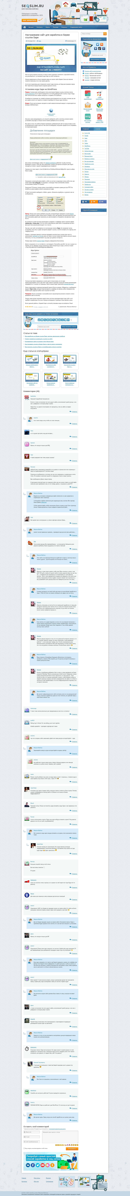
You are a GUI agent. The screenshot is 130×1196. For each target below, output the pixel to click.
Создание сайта (89, 187)
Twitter (86, 143)
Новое (98, 129)
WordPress (87, 146)
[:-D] (58, 1145)
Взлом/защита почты (88, 109)
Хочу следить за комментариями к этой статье (36, 1148)
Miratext (87, 78)
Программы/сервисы (90, 182)
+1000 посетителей (99, 98)
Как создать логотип (87, 121)
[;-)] (60, 1145)
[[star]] (64, 1145)
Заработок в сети (89, 164)
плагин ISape (40, 241)
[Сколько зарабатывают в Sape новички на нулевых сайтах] (32, 363)
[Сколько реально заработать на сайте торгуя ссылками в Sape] (50, 381)
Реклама (55, 27)
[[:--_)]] (75, 1145)
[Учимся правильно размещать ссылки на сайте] (69, 381)
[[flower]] (69, 1145)
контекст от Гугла (38, 236)
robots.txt (43, 502)
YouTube (87, 148)
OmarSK (33, 1019)
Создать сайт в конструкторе (93, 71)
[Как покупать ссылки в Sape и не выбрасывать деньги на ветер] (69, 363)
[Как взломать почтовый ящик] (88, 107)
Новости (87, 174)
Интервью (87, 166)
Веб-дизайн (88, 153)
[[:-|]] (77, 1145)
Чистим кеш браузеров (99, 109)
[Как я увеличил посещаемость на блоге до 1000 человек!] (99, 95)
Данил (32, 893)
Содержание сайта (76, 27)
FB (102, 201)
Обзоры (87, 176)
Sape (40, 41)
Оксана (39, 569)
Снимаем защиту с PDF (99, 121)
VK (85, 201)
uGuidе (87, 73)
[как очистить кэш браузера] (99, 107)
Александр (33, 880)
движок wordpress (51, 163)
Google (86, 135)
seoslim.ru (32, 1193)
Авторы (31, 27)
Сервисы (64, 27)
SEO (86, 140)
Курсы (48, 27)
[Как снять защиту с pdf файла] (99, 119)
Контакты (40, 27)
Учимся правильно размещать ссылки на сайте (38, 339)
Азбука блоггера (89, 151)
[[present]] (68, 1145)
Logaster (87, 80)
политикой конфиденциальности (57, 1129)
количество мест (69, 284)
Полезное (87, 179)
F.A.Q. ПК (87, 133)
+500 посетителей (87, 98)
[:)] (56, 1145)
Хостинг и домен (89, 189)
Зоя (35, 541)
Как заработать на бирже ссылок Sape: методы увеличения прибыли (45, 336)
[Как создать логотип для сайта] (88, 119)
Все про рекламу (89, 161)
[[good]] (66, 1145)
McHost (87, 75)
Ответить (74, 411)
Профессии (88, 184)
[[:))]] (73, 1145)
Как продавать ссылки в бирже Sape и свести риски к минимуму (43, 344)
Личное (86, 171)
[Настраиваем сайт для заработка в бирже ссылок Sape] (32, 381)
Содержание (49, 1181)
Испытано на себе (89, 169)
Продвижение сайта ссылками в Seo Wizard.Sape (39, 341)
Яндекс (86, 194)
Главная (24, 1178)
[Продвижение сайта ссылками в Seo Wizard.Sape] (50, 363)
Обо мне (36, 1181)
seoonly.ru (33, 1090)
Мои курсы (37, 1178)
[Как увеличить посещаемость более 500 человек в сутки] (88, 95)
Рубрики (86, 129)
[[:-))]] (71, 1145)
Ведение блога (88, 156)
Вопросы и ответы (89, 158)
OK (93, 201)
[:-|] (62, 1145)
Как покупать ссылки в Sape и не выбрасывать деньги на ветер (43, 347)
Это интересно (88, 192)
